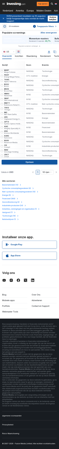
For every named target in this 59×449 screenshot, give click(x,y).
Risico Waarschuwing (10, 433)
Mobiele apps (8, 300)
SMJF (11, 99)
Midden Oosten (43, 11)
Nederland (8, 11)
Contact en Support (40, 306)
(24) (12, 205)
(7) (7, 212)
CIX (7, 146)
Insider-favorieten (13, 38)
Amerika (20, 11)
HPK (13, 118)
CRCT (6, 156)
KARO (8, 137)
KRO (11, 132)
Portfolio (6, 306)
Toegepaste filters (44, 26)
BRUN (8, 90)
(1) (19, 209)
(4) (10, 202)
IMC (10, 113)
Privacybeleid (7, 425)
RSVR (10, 142)
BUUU (6, 85)
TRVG (7, 109)
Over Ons (36, 294)
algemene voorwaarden (12, 416)
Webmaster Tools (10, 311)
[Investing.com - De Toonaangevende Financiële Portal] (16, 4)
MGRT (9, 71)
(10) (18, 192)
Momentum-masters (39, 38)
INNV (11, 151)
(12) (10, 185)
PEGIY (13, 76)
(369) (8, 199)
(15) (9, 216)
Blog (4, 294)
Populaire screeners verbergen (28, 46)
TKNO (10, 81)
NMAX (8, 95)
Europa (30, 11)
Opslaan (30, 162)
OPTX (13, 123)
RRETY (13, 104)
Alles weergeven (49, 32)
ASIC (13, 127)
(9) (16, 188)
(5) (6, 195)
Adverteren (37, 300)
